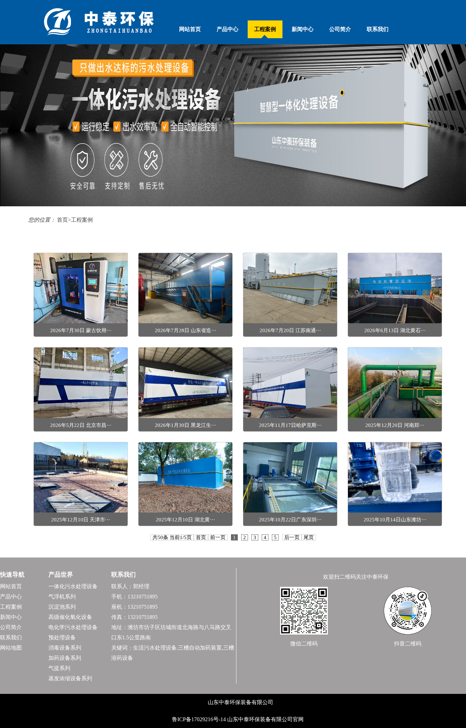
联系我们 (378, 29)
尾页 (309, 537)
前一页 (217, 537)
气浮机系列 (62, 596)
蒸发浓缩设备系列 (70, 678)
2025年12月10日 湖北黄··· (185, 519)
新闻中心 (303, 29)
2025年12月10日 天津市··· (80, 519)
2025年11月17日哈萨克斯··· (290, 425)
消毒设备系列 (64, 648)
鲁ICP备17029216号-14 (199, 719)
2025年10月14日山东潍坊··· (395, 519)
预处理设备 (62, 637)
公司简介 (340, 29)
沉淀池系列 (62, 607)
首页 (62, 220)
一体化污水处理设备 (73, 586)
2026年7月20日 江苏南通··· (290, 330)
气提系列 (59, 668)
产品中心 (227, 29)
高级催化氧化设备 (70, 617)
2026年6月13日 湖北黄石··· (395, 330)
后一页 (292, 537)
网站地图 (11, 648)
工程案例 (265, 29)
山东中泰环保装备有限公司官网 (265, 719)
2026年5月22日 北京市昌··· (81, 425)
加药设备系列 (64, 658)
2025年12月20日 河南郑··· (394, 425)
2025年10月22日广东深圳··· (290, 519)
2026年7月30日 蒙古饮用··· (81, 330)
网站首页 (190, 29)
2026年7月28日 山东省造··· (185, 330)
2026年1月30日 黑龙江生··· (185, 425)
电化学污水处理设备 (73, 627)
